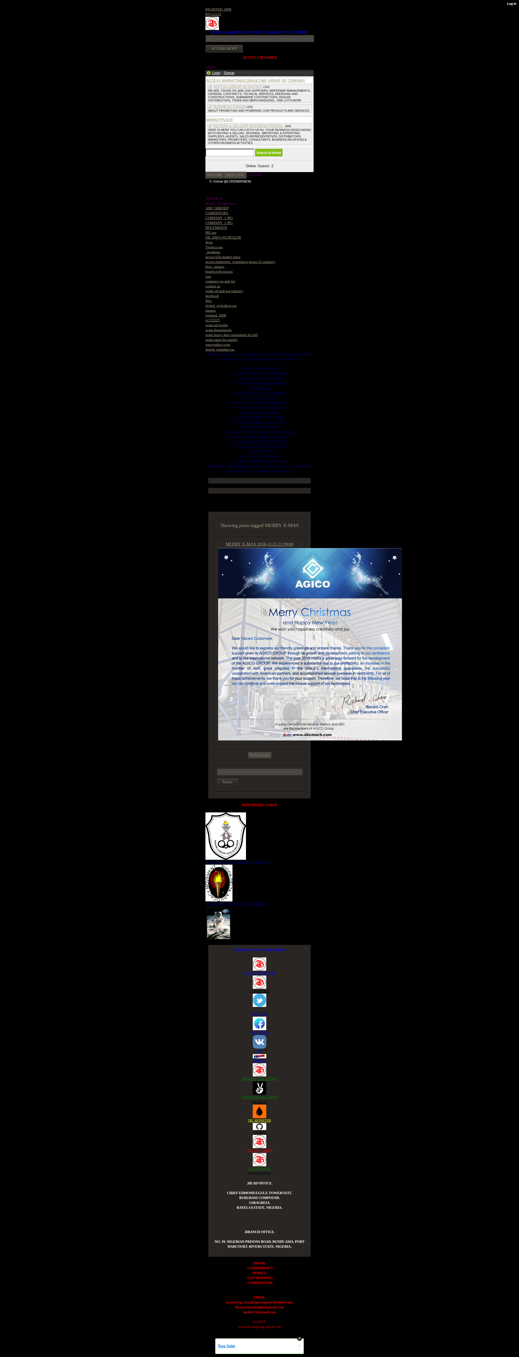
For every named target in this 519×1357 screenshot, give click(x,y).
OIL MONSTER (259, 1120)
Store (209, 242)
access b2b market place (223, 257)
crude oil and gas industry (224, 291)
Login (216, 73)
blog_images (214, 267)
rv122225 (212, 320)
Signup (229, 73)
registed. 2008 (215, 315)
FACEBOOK (259, 1032)
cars (208, 276)
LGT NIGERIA (259, 1169)
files (208, 301)
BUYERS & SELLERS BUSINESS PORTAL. (249, 126)
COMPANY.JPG (216, 213)
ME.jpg (211, 232)
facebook (212, 296)
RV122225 (213, 14)
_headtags (212, 252)
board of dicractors (219, 271)
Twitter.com (213, 247)
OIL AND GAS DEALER (223, 237)
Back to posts (260, 755)
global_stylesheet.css (221, 306)
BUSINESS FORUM (229, 107)
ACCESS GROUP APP (259, 973)
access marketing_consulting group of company (240, 262)
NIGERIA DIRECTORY (259, 1079)
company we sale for (220, 281)
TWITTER (259, 1014)
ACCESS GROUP (259, 1150)
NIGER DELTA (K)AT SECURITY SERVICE (237, 862)
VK (259, 1051)
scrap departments (218, 330)
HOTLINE (214, 175)
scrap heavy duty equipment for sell (231, 335)
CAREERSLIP (259, 991)
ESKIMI (259, 1061)
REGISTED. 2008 (218, 9)
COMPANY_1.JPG (219, 218)
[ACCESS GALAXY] (218, 923)
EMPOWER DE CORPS (259, 1097)
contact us (212, 286)
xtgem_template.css (219, 349)
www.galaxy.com (217, 344)
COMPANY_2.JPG (219, 223)
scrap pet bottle (216, 325)
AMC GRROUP (216, 208)
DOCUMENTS (216, 228)
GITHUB (259, 1132)
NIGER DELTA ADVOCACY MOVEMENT (236, 904)
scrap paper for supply (221, 340)
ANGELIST (259, 1102)
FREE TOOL (235, 175)
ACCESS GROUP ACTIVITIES (237, 87)
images (210, 310)
